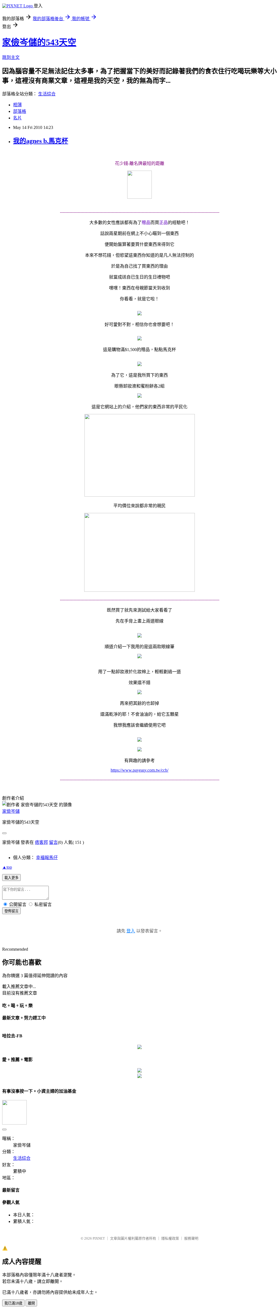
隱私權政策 (170, 1238)
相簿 (17, 104)
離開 (31, 1303)
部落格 (19, 111)
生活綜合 (47, 94)
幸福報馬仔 (47, 857)
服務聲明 (191, 1238)
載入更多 (11, 878)
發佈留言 (11, 911)
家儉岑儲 (11, 811)
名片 (17, 118)
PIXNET (99, 1238)
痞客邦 (41, 842)
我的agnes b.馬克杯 (40, 140)
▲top (7, 867)
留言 (53, 842)
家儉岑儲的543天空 (39, 42)
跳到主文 (11, 57)
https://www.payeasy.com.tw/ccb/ (139, 770)
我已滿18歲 (13, 1303)
